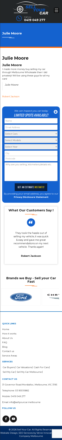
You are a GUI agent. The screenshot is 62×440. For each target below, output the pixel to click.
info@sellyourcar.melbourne (25, 402)
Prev (6, 297)
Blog (4, 346)
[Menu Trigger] (56, 10)
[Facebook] (5, 419)
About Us (7, 338)
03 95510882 (22, 390)
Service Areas (9, 355)
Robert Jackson (10, 96)
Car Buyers (9, 367)
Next (56, 297)
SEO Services (26, 432)
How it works (9, 333)
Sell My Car (9, 372)
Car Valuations (24, 367)
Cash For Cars (41, 367)
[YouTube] (13, 419)
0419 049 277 (34, 20)
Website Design (9, 432)
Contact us (8, 351)
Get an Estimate (31, 187)
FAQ (4, 342)
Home (5, 329)
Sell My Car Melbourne (29, 372)
